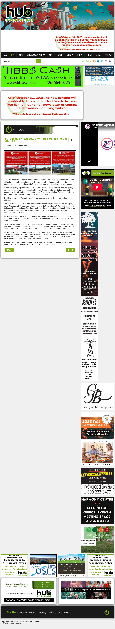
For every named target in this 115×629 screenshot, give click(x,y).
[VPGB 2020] (86, 590)
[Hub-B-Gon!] (42, 105)
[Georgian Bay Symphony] (97, 396)
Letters (98, 55)
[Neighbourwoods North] (97, 539)
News (12, 55)
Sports (60, 55)
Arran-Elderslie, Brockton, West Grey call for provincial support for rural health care (38, 140)
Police (21, 55)
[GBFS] (89, 253)
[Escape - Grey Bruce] (99, 80)
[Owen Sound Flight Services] (43, 565)
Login (83, 61)
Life (78, 55)
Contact (108, 55)
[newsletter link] (14, 565)
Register (88, 61)
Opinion (89, 55)
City (50, 55)
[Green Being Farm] (71, 565)
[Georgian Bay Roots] (89, 339)
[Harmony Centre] (97, 510)
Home (5, 55)
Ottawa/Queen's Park (34, 55)
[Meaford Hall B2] (99, 71)
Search (7, 61)
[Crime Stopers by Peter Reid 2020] (97, 481)
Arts (69, 55)
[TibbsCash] (42, 76)
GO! (38, 61)
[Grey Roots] (97, 425)
